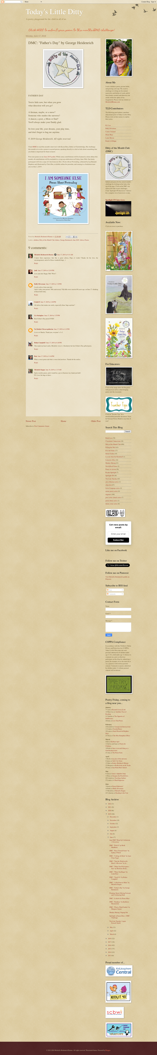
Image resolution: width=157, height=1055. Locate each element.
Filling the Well (110, 447)
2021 (109, 807)
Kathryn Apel (115, 741)
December (113, 817)
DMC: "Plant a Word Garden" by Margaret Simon (119, 908)
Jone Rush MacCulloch (119, 767)
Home (63, 421)
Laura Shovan (109, 138)
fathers (57, 240)
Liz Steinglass (39, 315)
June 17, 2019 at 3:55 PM (52, 315)
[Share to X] (71, 237)
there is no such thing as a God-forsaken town (116, 749)
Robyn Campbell (39, 342)
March (112, 934)
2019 (109, 814)
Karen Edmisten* (117, 786)
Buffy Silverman (39, 284)
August (112, 830)
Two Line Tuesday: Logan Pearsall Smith (117, 922)
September (113, 827)
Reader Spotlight (110, 472)
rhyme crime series (111, 504)
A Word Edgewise (118, 780)
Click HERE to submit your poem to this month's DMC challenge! (72, 30)
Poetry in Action (110, 469)
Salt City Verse (117, 761)
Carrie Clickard (110, 131)
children (36, 240)
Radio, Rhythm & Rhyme (120, 763)
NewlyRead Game (111, 466)
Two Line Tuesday (111, 479)
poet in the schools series (113, 497)
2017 (109, 942)
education (108, 485)
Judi (35, 270)
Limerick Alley (110, 460)
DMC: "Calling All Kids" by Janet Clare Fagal (120, 857)
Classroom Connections (112, 441)
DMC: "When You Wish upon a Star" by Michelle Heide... (119, 867)
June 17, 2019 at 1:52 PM (53, 284)
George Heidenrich (66, 240)
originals (108, 494)
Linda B (37, 302)
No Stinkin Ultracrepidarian (43, 329)
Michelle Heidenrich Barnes (43, 255)
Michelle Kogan (39, 370)
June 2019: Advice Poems (81, 240)
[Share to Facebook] (74, 237)
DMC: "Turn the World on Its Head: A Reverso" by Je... (118, 862)
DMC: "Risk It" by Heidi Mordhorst (117, 846)
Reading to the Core (122, 793)
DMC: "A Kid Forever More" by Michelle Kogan (119, 883)
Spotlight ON (109, 475)
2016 (109, 945)
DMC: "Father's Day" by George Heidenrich (119, 889)
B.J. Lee (108, 125)
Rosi (35, 356)
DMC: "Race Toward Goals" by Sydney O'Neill (119, 851)
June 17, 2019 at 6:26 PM (54, 342)
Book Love (108, 438)
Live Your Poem (117, 721)
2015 (109, 949)
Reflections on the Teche (123, 765)
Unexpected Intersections (123, 727)
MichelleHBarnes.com (112, 102)
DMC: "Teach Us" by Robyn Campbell (118, 878)
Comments (112, 594)
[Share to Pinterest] (76, 237)
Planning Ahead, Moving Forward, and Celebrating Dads (120, 894)
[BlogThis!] (69, 237)
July (111, 834)
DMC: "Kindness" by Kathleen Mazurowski (119, 903)
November (113, 820)
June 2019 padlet (49, 157)
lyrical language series (112, 488)
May (111, 927)
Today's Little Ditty (54, 11)
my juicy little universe (119, 759)
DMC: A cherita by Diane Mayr (119, 898)
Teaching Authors (120, 778)
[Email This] (67, 237)
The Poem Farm (117, 753)
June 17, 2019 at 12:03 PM (46, 270)
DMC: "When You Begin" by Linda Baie (118, 873)
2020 (109, 810)
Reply (36, 263)
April (112, 931)
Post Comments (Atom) (41, 426)
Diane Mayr (109, 135)
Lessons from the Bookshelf (114, 457)
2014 (109, 952)
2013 (109, 955)
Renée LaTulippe (110, 141)
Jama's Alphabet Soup (119, 773)
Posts (110, 590)
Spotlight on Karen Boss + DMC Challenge (119, 917)
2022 (109, 804)
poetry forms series (111, 501)
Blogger (107, 1050)
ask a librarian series (111, 482)
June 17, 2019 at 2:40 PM (48, 302)
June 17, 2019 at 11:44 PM (46, 356)
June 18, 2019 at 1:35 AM (53, 370)
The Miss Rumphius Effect (121, 735)
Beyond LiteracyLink (118, 709)
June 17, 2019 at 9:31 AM (65, 255)
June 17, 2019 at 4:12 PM (61, 329)
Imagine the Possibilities (120, 776)
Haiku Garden (109, 453)
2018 (109, 938)
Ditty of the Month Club (46, 240)
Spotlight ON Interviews (115, 199)
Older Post (96, 421)
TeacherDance (117, 729)
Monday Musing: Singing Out (118, 912)
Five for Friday (110, 450)
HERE (34, 147)
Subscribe (118, 540)
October (112, 823)
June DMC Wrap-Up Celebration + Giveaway (119, 841)
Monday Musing (110, 463)
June (111, 837)
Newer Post (31, 421)
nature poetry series (111, 491)
